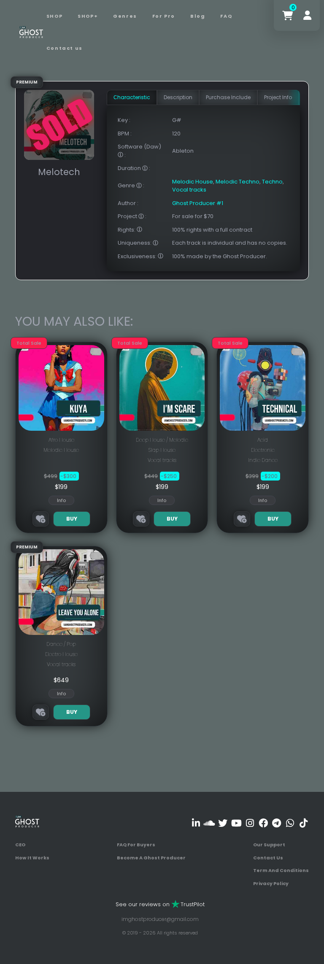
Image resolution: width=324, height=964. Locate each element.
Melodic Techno (237, 182)
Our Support (269, 844)
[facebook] (263, 823)
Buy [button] (71, 518)
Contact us (64, 48)
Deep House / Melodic (162, 439)
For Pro (163, 16)
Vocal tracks (189, 190)
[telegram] (276, 823)
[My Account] (307, 15)
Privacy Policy (271, 883)
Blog (197, 16)
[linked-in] (196, 823)
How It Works (32, 857)
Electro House (61, 654)
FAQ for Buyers (136, 844)
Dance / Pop (61, 644)
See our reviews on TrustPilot (160, 904)
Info (61, 500)
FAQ (226, 16)
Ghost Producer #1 (197, 203)
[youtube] (236, 823)
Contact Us (268, 857)
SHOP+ (88, 16)
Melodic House (192, 182)
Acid (262, 439)
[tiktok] (303, 823)
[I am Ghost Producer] (31, 32)
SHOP (54, 16)
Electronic (263, 450)
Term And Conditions (281, 870)
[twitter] (223, 823)
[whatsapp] (290, 823)
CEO (20, 844)
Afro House (61, 439)
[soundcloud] (209, 823)
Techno (272, 182)
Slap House (162, 450)
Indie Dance (263, 460)
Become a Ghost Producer (151, 857)
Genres (125, 16)
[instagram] (250, 823)
